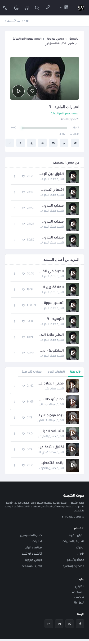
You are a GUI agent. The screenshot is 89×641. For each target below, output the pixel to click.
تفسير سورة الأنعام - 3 (52, 303)
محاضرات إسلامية (73, 566)
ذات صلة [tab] (75, 372)
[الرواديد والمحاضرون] (48, 7)
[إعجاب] (32, 91)
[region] (44, 425)
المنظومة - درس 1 (51, 351)
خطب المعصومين (31, 535)
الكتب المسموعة (32, 566)
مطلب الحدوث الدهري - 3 (51, 238)
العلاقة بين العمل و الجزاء (51, 287)
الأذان (80, 554)
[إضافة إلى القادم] (53, 143)
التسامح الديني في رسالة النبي (51, 431)
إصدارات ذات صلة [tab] (32, 372)
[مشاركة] (75, 143)
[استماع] (18, 91)
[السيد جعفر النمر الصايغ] (64, 143)
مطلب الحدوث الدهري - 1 (51, 206)
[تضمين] (42, 143)
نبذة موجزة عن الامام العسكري (50, 415)
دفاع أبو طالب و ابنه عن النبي (51, 399)
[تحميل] (31, 143)
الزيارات (80, 547)
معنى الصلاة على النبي (51, 384)
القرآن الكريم (76, 535)
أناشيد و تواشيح (32, 554)
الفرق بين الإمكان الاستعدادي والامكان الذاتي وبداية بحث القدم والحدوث (51, 174)
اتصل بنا (79, 602)
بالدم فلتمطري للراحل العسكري (51, 463)
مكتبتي (79, 586)
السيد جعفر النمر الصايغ (27, 39)
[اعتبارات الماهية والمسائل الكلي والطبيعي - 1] (9, 143)
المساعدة (78, 592)
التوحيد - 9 (55, 319)
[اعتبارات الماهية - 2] (20, 143)
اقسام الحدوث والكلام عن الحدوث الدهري (51, 190)
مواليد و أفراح (33, 547)
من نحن (79, 596)
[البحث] (37, 7)
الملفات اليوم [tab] (56, 372)
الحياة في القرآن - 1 (51, 271)
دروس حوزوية (55, 39)
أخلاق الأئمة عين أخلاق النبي (50, 447)
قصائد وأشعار (75, 560)
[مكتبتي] (27, 7)
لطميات (37, 541)
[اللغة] (5, 7)
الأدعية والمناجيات (73, 541)
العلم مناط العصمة (51, 335)
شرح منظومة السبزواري (59, 43)
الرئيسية (74, 39)
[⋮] (14, 176)
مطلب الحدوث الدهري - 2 (51, 222)
